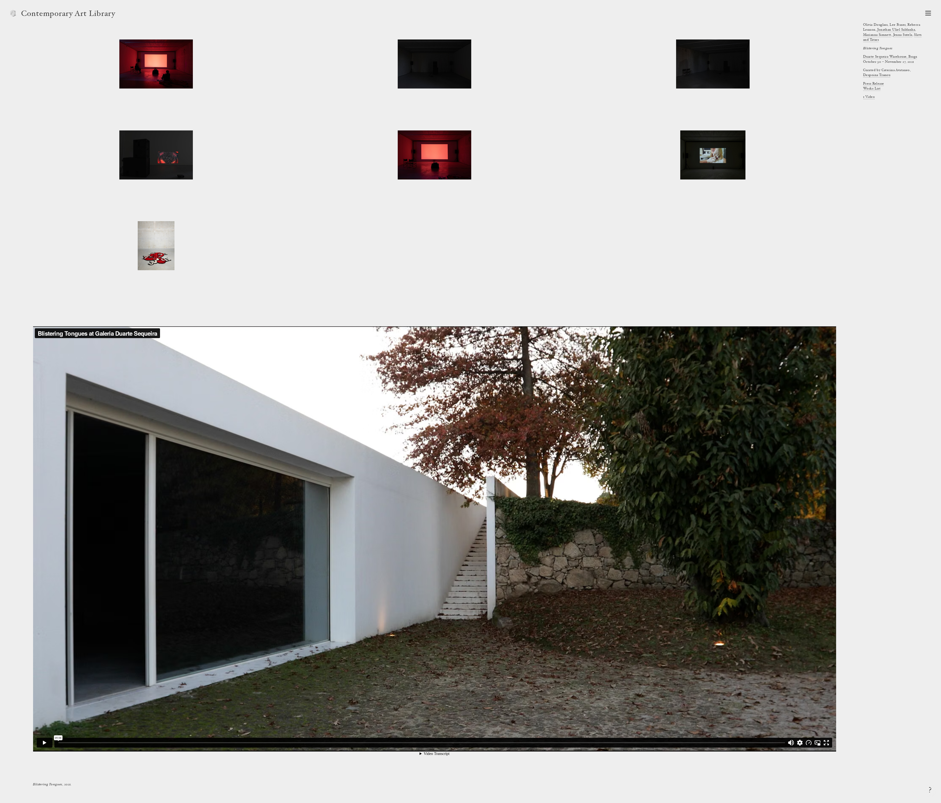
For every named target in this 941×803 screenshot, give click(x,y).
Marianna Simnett (877, 35)
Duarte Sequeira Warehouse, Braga (890, 57)
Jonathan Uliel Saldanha (896, 30)
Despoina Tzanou (876, 75)
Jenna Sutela (902, 35)
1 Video (869, 97)
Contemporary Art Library (68, 14)
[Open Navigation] (928, 13)
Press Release (873, 84)
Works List (871, 88)
